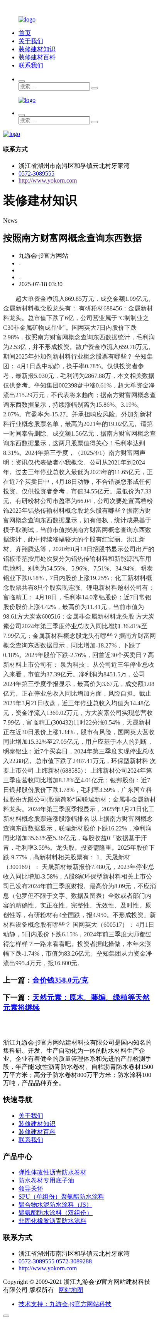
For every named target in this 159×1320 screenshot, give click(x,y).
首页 (25, 33)
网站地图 (71, 1289)
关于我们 (31, 41)
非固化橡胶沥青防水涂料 (52, 1221)
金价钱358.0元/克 (60, 980)
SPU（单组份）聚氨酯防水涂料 (61, 1196)
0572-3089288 (74, 1261)
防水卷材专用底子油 (46, 1180)
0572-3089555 (36, 173)
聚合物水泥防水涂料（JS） (55, 1204)
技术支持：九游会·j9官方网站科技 (65, 1304)
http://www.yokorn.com (48, 180)
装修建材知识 (37, 49)
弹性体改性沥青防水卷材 (52, 1172)
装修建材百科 (37, 57)
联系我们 (31, 65)
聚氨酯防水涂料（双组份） (56, 1212)
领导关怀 (31, 1188)
